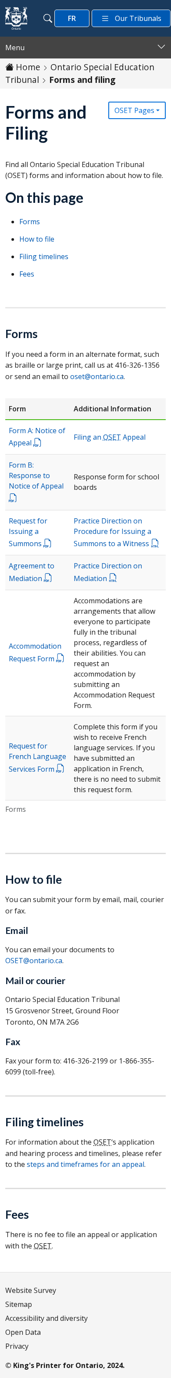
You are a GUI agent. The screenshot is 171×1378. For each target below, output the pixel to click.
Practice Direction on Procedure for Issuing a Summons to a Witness (112, 532)
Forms (29, 221)
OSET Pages (134, 110)
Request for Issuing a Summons (28, 532)
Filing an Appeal (110, 437)
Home (28, 67)
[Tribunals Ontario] (16, 18)
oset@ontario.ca (97, 376)
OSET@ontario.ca (33, 960)
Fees (26, 274)
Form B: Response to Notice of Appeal (36, 475)
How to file (36, 239)
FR (72, 18)
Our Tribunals (138, 18)
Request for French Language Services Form (37, 757)
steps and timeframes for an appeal (85, 1164)
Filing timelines (43, 256)
